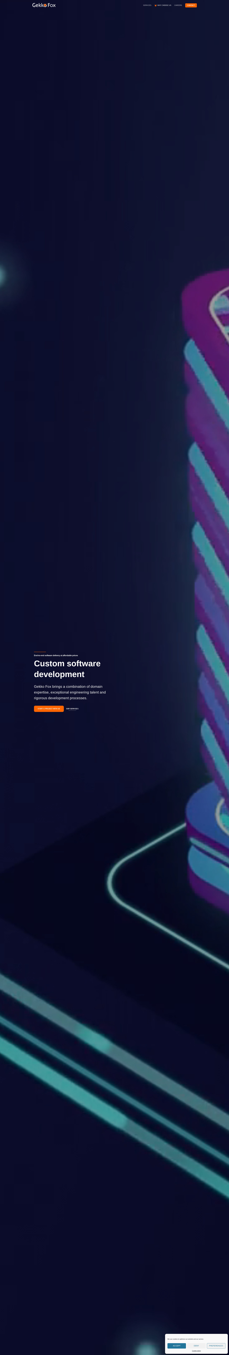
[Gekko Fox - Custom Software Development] (44, 5)
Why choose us (164, 5)
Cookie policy (196, 1351)
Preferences (216, 1346)
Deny (196, 1346)
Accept (177, 1346)
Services (147, 5)
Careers (178, 5)
